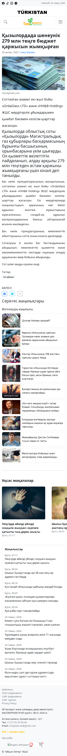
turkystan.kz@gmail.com (22, 725)
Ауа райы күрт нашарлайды (22, 611)
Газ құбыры (8, 277)
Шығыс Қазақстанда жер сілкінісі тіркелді (31, 662)
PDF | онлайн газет (13, 731)
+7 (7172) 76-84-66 (17, 722)
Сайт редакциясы (12, 696)
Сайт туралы (9, 699)
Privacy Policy (9, 703)
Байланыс (7, 689)
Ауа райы (7, 737)
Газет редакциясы (12, 693)
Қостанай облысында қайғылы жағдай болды (33, 587)
